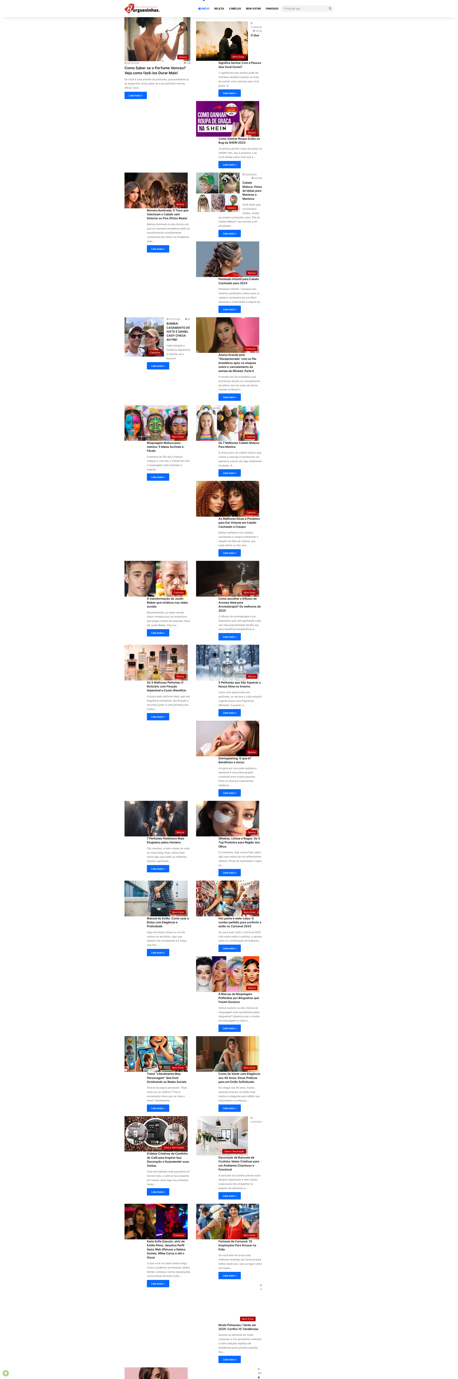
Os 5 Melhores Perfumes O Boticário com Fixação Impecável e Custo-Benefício (166, 686)
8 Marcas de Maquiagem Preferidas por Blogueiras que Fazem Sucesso (238, 998)
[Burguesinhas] (142, 9)
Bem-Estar (253, 8)
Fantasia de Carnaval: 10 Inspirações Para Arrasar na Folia (237, 1245)
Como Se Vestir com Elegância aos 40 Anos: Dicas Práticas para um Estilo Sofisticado (239, 1078)
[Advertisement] (300, 42)
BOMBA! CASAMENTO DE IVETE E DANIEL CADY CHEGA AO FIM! (178, 331)
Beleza (219, 8)
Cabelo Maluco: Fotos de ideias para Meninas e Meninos (252, 190)
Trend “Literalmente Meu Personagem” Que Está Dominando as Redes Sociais (166, 1078)
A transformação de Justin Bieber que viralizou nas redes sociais (167, 602)
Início (205, 8)
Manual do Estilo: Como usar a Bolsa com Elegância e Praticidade (168, 922)
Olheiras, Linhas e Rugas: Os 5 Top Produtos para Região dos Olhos (239, 842)
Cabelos (235, 8)
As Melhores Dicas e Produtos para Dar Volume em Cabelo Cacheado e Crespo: (239, 522)
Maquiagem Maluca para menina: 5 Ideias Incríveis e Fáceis (165, 447)
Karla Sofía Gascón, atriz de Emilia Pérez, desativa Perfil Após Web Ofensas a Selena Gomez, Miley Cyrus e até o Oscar (166, 1249)
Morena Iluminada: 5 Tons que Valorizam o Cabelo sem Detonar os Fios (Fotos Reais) (167, 214)
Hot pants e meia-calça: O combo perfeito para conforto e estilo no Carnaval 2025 (239, 922)
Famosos (272, 8)
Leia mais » (135, 95)
